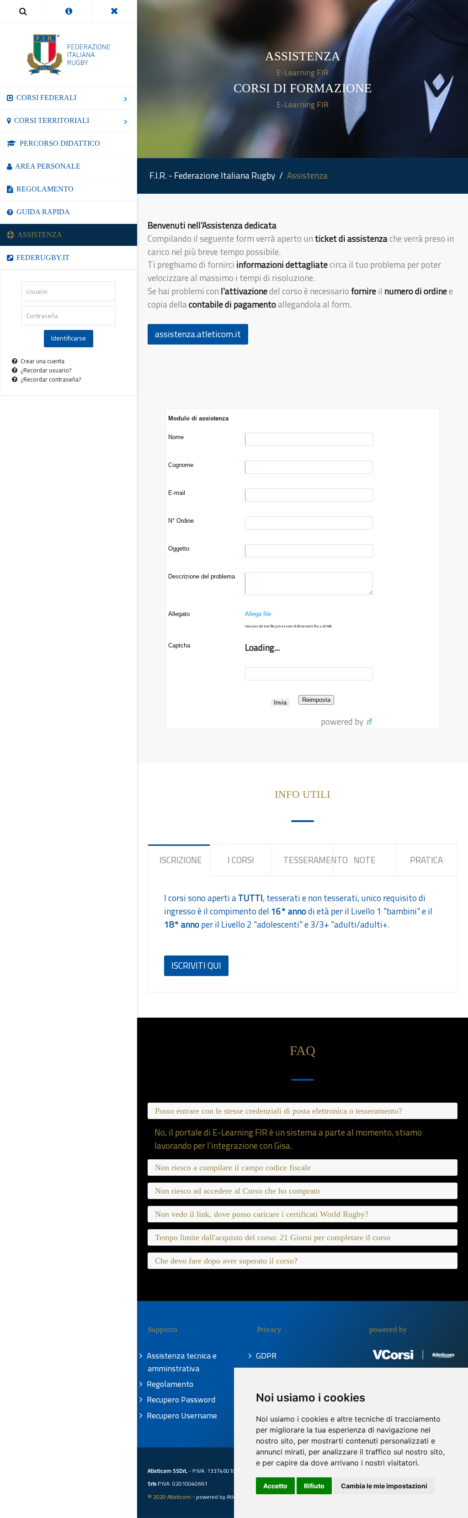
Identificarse (68, 338)
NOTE (365, 859)
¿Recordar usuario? (46, 370)
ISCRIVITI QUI (196, 965)
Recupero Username (182, 1415)
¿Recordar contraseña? (51, 379)
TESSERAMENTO (308, 859)
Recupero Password (181, 1399)
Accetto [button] (275, 1486)
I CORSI (241, 859)
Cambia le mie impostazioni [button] (384, 1486)
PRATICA (426, 859)
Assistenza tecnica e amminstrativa (182, 1362)
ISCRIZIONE (181, 859)
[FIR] (68, 55)
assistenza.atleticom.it (198, 333)
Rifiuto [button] (314, 1486)
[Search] (22, 11)
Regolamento (170, 1384)
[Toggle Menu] (114, 11)
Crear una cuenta (42, 361)
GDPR (267, 1355)
